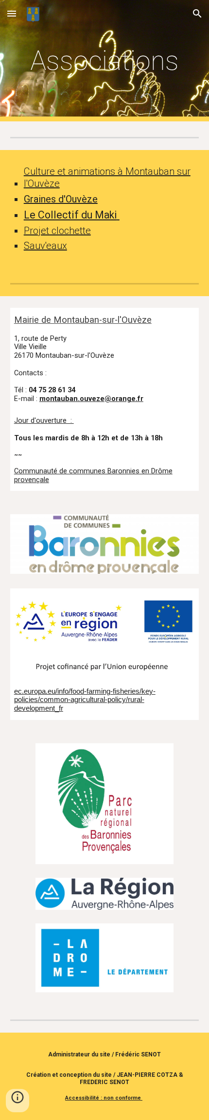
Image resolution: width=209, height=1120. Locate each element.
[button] (11, 13)
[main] (104, 60)
